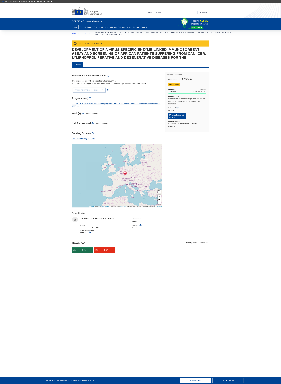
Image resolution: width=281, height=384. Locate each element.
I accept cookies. (195, 380)
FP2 (88, 33)
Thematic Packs (85, 27)
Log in (149, 12)
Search (144, 27)
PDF (106, 250)
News (129, 27)
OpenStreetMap (105, 206)
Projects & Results (101, 27)
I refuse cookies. (228, 380)
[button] (158, 12)
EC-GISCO (123, 206)
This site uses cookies (53, 380)
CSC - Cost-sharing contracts (83, 139)
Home (75, 27)
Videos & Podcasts (117, 27)
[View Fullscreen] (159, 191)
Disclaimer (159, 206)
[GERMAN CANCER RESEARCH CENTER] (125, 173)
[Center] (159, 199)
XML (84, 250)
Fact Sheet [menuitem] (77, 65)
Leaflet (92, 206)
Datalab (136, 27)
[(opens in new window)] (89, 11)
